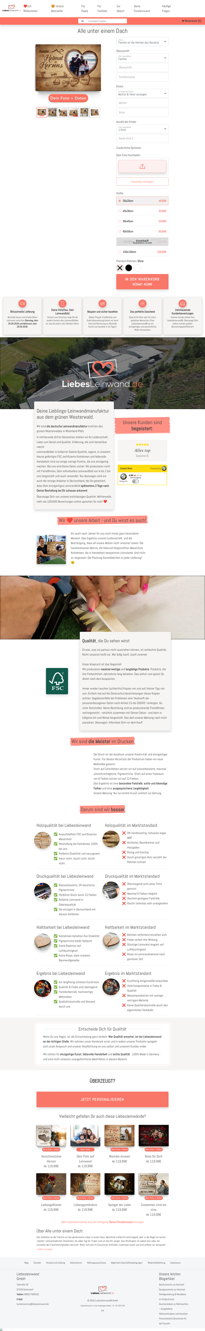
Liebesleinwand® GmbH (107, 1300)
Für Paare (84, 8)
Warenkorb (192, 21)
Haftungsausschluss (96, 1262)
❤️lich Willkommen (30, 8)
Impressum (175, 1262)
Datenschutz (76, 1262)
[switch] (135, 481)
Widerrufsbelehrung (156, 1262)
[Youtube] (196, 6)
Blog (27, 1262)
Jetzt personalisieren (102, 1099)
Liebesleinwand (85, 1305)
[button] (44, 1249)
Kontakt (37, 1262)
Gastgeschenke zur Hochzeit (172, 1289)
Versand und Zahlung (55, 1262)
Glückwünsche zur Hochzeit (171, 1284)
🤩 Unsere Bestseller (57, 8)
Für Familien (102, 8)
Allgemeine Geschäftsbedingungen (127, 1262)
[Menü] (165, 474)
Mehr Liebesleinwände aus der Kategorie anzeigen (102, 1222)
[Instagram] (193, 11)
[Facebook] (189, 6)
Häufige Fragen (166, 8)
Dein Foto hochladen (128, 155)
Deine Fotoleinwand (142, 8)
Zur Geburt (120, 8)
